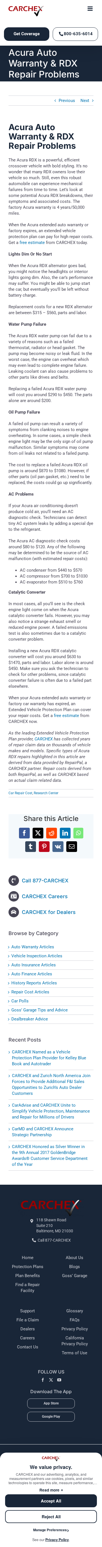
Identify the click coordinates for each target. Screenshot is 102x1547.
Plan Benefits (27, 1275)
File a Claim (27, 1319)
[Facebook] (43, 1380)
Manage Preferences (50, 1529)
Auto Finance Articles (31, 973)
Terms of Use (74, 1352)
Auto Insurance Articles (33, 964)
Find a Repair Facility (27, 1287)
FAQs (75, 1319)
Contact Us (27, 1347)
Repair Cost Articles (30, 992)
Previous (67, 100)
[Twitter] (51, 1380)
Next (84, 100)
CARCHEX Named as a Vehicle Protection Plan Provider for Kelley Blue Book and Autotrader (49, 1057)
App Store (51, 1403)
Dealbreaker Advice (29, 1019)
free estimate (32, 242)
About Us (74, 1257)
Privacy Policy (74, 1328)
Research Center (46, 793)
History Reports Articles (34, 983)
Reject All (51, 1516)
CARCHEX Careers (45, 896)
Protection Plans (27, 1266)
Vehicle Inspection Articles (36, 955)
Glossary (74, 1310)
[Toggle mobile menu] (91, 9)
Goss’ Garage (74, 1275)
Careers (27, 1337)
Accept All (51, 1501)
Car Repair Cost (20, 793)
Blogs (74, 1266)
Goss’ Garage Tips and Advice (39, 1010)
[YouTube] (59, 1380)
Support (27, 1310)
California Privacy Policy (74, 1340)
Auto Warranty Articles (32, 946)
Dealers (27, 1328)
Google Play (51, 1417)
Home (27, 1257)
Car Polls (20, 1001)
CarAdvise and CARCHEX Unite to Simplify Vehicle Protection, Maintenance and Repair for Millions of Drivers (51, 1111)
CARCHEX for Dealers (49, 912)
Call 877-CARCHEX (45, 881)
